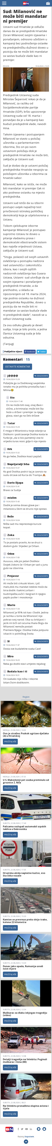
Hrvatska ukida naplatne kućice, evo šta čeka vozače (24, 874)
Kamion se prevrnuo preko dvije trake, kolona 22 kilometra (25, 921)
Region (26, 696)
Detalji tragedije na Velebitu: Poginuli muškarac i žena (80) (25, 1061)
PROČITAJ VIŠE (10, 741)
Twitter (43, 351)
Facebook (30, 351)
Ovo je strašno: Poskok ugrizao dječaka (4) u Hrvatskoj (26, 735)
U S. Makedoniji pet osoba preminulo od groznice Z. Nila (26, 781)
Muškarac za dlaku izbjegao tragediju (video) (25, 1014)
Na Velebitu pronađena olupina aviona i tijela (26, 1107)
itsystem (29, 1136)
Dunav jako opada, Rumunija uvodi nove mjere (23, 967)
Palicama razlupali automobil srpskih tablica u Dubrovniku (24, 828)
